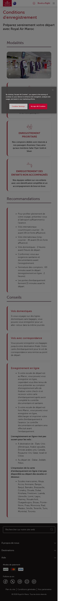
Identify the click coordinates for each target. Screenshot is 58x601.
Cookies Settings (18, 106)
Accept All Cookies (38, 106)
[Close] (53, 90)
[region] (29, 100)
